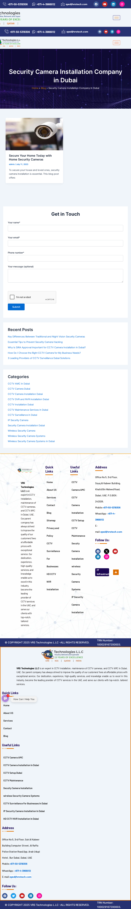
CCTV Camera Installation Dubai (25, 394)
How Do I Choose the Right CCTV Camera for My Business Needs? (44, 352)
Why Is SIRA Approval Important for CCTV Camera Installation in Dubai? (47, 347)
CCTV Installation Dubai (21, 404)
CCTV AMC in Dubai (19, 383)
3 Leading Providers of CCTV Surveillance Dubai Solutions (39, 358)
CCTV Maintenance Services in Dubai (28, 409)
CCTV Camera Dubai (19, 388)
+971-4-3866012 (23, 870)
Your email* (14, 237)
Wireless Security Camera (21, 430)
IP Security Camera (18, 420)
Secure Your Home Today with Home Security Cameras (30, 157)
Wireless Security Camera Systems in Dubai (31, 441)
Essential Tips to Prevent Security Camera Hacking (35, 342)
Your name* (14, 222)
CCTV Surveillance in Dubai (22, 415)
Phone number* (16, 252)
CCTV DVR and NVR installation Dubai (28, 399)
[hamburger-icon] (116, 17)
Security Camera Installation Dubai (26, 425)
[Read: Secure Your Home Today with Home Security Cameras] (34, 134)
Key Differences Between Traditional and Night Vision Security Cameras (46, 336)
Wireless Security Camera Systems (26, 436)
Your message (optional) (21, 266)
